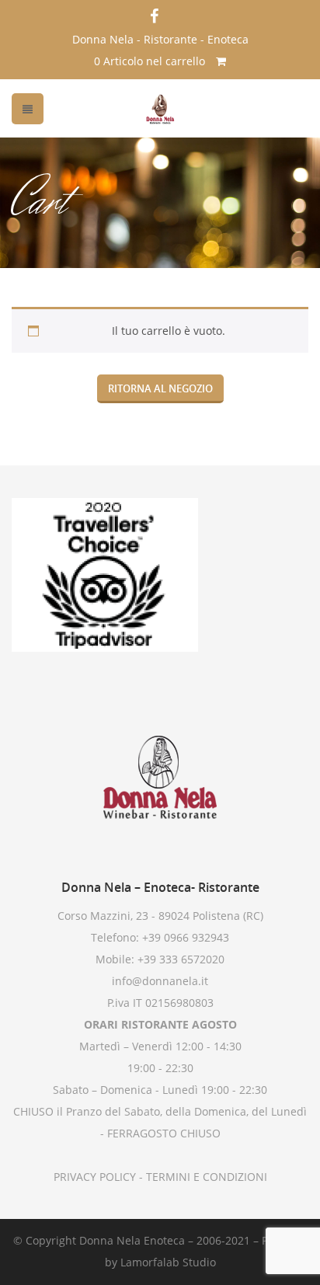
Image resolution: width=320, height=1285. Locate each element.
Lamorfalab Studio (168, 1262)
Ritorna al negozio (160, 388)
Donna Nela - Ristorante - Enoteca (160, 39)
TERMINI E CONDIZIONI (205, 1176)
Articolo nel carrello (151, 61)
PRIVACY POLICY (95, 1176)
